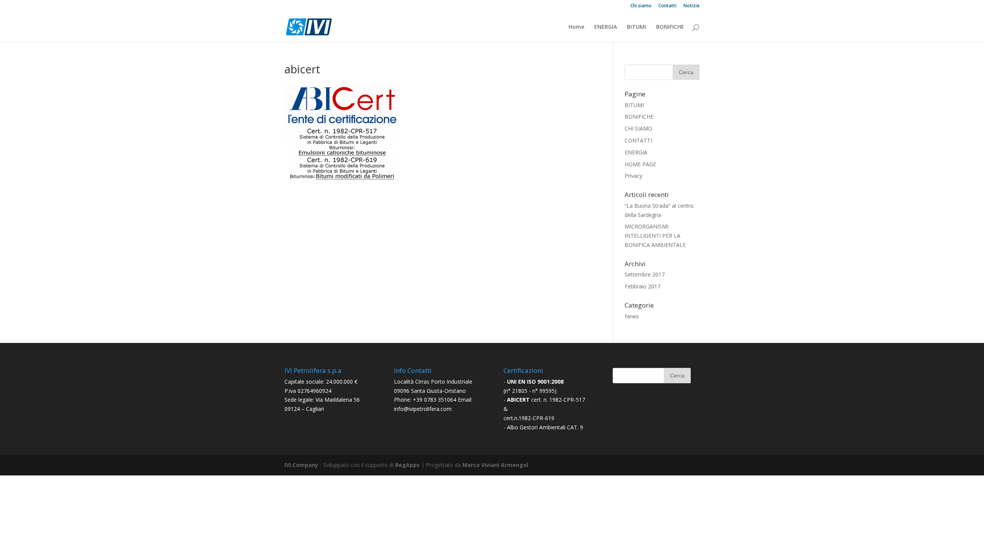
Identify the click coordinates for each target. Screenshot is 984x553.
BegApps (407, 465)
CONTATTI (638, 140)
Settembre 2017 (645, 274)
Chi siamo (641, 6)
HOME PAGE (640, 164)
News (632, 316)
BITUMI (636, 27)
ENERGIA (605, 27)
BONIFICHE (670, 27)
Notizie (691, 6)
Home (576, 27)
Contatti (667, 6)
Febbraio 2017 (642, 286)
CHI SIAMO (638, 128)
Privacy (633, 175)
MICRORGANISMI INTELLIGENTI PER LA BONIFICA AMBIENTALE (655, 235)
